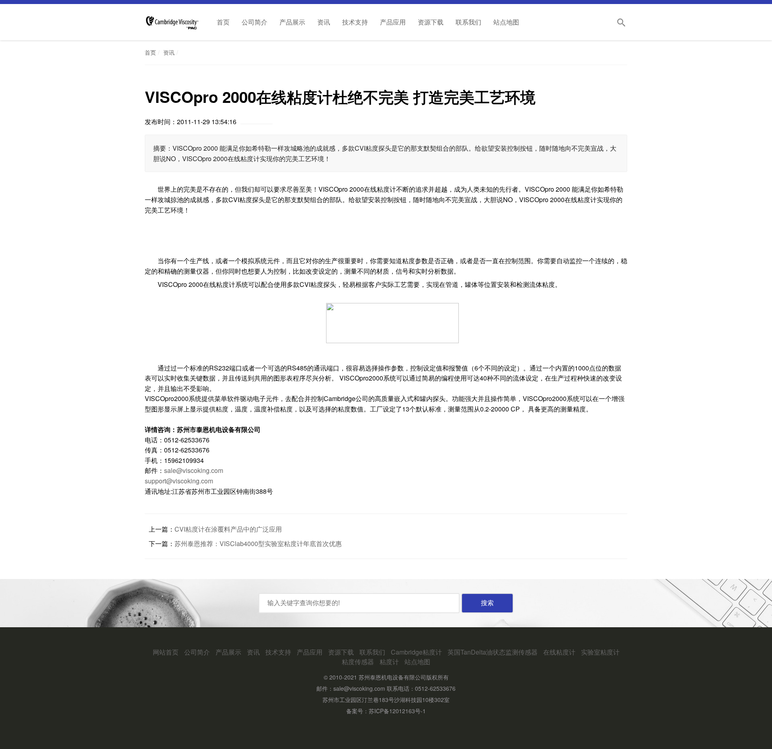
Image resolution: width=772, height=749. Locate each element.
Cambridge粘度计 (416, 652)
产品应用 (393, 22)
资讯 (323, 22)
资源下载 (430, 22)
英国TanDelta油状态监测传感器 (493, 652)
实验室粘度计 (600, 652)
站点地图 (506, 22)
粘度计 (389, 661)
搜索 (487, 603)
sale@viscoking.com (193, 470)
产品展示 (292, 22)
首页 (223, 22)
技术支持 (355, 22)
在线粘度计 (559, 652)
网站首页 (166, 652)
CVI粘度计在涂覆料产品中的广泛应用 (228, 529)
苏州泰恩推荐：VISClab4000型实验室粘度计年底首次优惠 (258, 543)
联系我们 (468, 22)
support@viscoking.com (179, 480)
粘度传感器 (358, 661)
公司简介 (254, 22)
